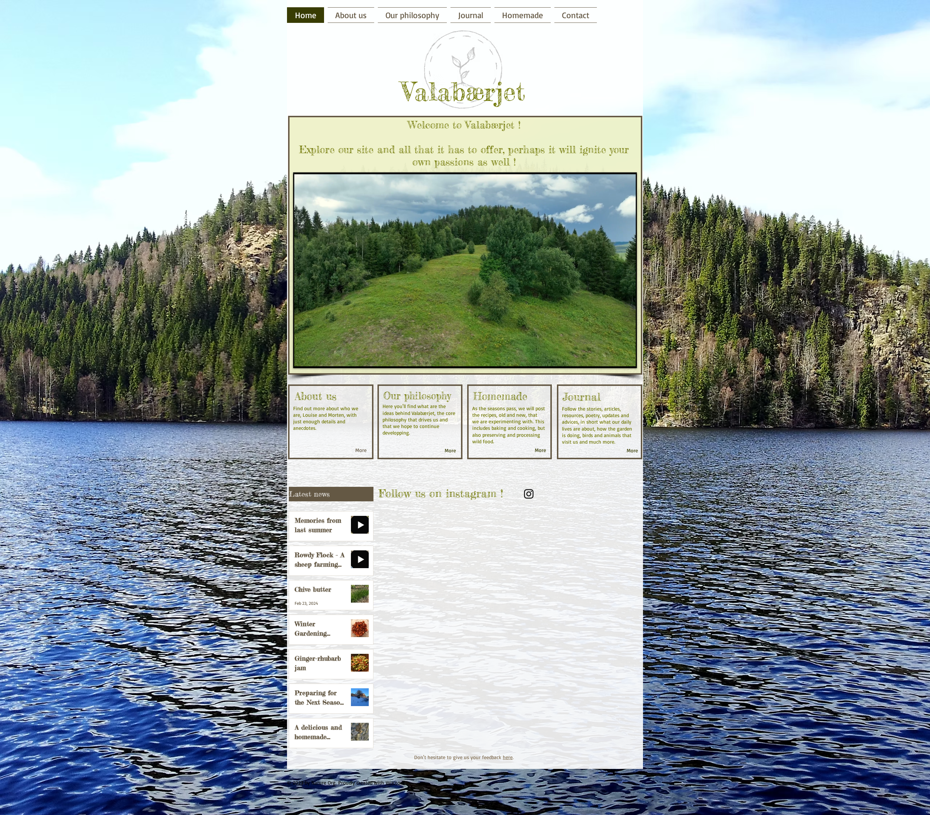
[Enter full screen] (626, 357)
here (508, 757)
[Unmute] (316, 357)
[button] (523, 15)
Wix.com (395, 782)
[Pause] (303, 357)
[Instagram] (528, 494)
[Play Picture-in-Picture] (613, 357)
